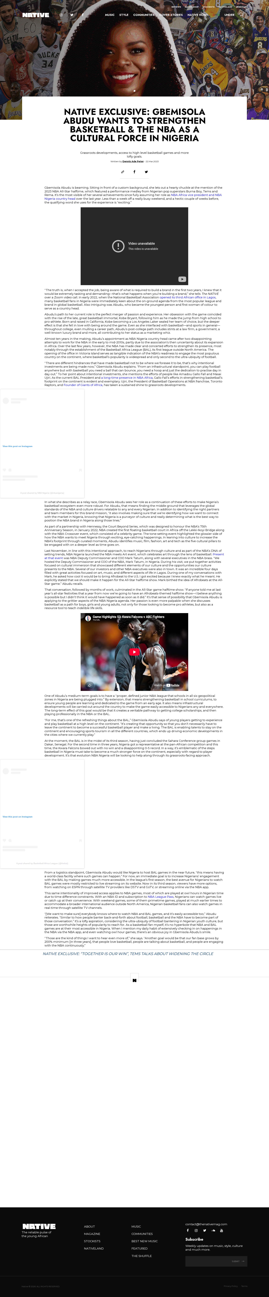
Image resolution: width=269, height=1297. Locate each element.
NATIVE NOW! (198, 15)
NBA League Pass (161, 897)
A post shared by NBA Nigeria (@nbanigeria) (42, 493)
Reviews (176, 6)
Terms (244, 1286)
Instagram (61, 15)
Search (241, 14)
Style (123, 15)
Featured (140, 1248)
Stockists (209, 6)
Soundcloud (213, 1230)
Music (110, 15)
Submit (236, 1261)
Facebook (82, 15)
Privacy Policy (231, 1286)
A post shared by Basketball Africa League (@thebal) (42, 863)
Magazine (92, 1234)
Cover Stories (171, 15)
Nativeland (225, 6)
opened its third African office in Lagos (188, 297)
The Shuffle (142, 1256)
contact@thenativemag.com (206, 1224)
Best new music (145, 1241)
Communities (143, 15)
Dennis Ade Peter (133, 161)
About (89, 1226)
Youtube (221, 1230)
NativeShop (192, 6)
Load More (134, 1191)
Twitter (71, 15)
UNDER (229, 15)
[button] (134, 91)
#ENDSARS (241, 6)
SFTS (216, 15)
